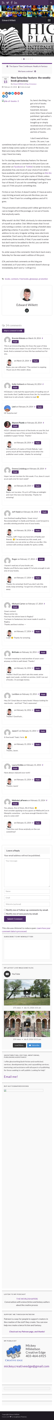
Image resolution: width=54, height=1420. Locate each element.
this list (48, 173)
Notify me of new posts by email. (22, 913)
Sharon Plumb (18, 423)
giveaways (33, 279)
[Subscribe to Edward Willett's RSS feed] (3, 2)
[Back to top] (48, 1414)
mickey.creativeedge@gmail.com (26, 1366)
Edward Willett (9, 20)
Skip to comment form (12, 331)
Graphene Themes (20, 1417)
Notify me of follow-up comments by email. (27, 910)
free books (24, 279)
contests (15, 279)
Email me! (11, 1076)
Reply (15, 342)
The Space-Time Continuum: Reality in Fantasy (28, 66)
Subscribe (35, 1045)
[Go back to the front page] (27, 11)
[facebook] (12, 2)
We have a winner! (25, 71)
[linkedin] (15, 2)
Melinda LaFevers (20, 800)
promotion (43, 279)
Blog (26, 84)
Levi (14, 407)
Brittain (15, 652)
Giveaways (33, 84)
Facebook (18, 166)
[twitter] (7, 2)
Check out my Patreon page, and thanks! (27, 1331)
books (7, 279)
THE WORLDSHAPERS (27, 1298)
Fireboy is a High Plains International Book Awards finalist (26, 43)
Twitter (29, 166)
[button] (5, 40)
